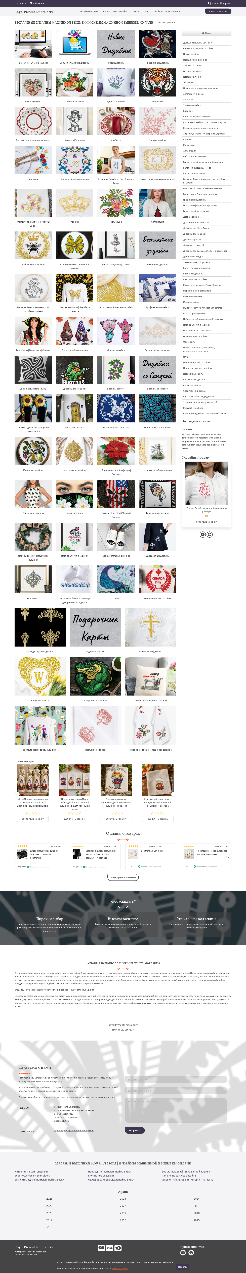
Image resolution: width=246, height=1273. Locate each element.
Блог (136, 11)
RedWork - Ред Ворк (95, 749)
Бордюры (33, 178)
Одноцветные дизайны (157, 555)
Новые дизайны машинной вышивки (109, 1171)
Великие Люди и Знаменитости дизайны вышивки (204, 181)
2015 (197, 1220)
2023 (49, 1206)
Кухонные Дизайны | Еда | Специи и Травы (204, 122)
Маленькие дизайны (33, 512)
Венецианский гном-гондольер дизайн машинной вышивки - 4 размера (116, 802)
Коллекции (116, 221)
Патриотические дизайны (157, 598)
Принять (182, 1266)
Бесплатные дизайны (115, 11)
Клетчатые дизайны (33, 470)
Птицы (116, 598)
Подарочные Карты (95, 651)
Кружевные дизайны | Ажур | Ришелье (202, 284)
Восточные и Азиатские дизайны (116, 307)
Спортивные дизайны (95, 700)
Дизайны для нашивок (74, 388)
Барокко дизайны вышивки (75, 178)
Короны (75, 221)
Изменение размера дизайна (179, 1175)
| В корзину (33, 818)
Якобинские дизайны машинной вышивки (150, 749)
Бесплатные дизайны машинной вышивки (186, 1171)
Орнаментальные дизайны (116, 555)
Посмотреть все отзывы (123, 877)
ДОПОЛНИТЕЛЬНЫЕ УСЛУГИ (33, 62)
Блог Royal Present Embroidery (32, 1175)
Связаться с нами (218, 11)
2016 (123, 1220)
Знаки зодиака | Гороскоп (116, 427)
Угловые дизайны (157, 140)
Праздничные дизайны (157, 62)
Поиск (208, 32)
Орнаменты (33, 598)
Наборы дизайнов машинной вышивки (203, 319)
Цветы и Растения (116, 101)
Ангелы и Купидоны (75, 140)
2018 (197, 1213)
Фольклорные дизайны (157, 512)
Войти (22, 3)
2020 (49, 1213)
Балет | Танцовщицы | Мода (116, 264)
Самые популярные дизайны (74, 62)
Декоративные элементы (157, 350)
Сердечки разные (40, 700)
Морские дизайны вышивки (157, 470)
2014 (49, 1227)
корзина (226, 3)
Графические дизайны (157, 307)
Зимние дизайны (33, 101)
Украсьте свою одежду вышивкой (40, 749)
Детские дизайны (116, 350)
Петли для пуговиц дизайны (40, 651)
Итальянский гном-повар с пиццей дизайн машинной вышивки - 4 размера (158, 802)
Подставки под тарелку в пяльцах (33, 140)
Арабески (116, 140)
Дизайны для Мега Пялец (33, 388)
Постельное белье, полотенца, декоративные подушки (199, 349)
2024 (197, 1198)
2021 (197, 1206)
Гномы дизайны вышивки (75, 350)
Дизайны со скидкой (157, 388)
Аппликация (157, 221)
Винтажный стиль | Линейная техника (202, 188)
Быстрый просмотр (33, 783)
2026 (49, 1198)
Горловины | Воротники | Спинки (33, 350)
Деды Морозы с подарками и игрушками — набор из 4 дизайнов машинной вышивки (33, 802)
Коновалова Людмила (82, 989)
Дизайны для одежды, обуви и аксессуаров (205, 250)
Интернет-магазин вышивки (31, 1171)
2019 (123, 1213)
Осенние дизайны (75, 101)
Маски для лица (75, 512)
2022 (123, 1206)
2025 (123, 1198)
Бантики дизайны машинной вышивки (203, 162)
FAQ (147, 11)
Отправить (135, 1130)
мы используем (120, 1268)
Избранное (38, 3)
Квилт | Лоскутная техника (157, 427)
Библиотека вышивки (167, 11)
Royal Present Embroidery (34, 12)
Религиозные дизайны (150, 651)
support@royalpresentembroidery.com (74, 1130)
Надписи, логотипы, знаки (74, 555)
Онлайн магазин (88, 11)
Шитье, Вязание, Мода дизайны (151, 700)
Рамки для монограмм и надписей (157, 178)
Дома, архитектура (74, 427)
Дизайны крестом (116, 388)
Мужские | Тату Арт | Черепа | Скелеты (202, 307)
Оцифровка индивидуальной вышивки (111, 1179)
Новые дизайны (116, 62)
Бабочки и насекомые (33, 264)
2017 (49, 1220)
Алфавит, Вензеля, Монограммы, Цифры (204, 133)
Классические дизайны (74, 470)
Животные (157, 101)
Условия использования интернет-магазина (187, 1179)
